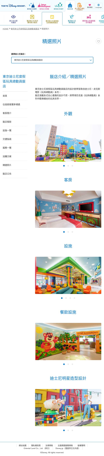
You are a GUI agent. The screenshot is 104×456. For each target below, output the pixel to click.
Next (94, 145)
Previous (42, 145)
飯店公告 (7, 174)
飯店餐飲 (7, 122)
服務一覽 (7, 148)
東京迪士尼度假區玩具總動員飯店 (28, 60)
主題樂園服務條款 (65, 445)
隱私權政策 (36, 445)
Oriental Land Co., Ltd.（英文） (37, 448)
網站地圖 (22, 445)
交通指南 (7, 139)
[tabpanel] (68, 144)
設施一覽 (7, 130)
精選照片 (7, 165)
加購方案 (7, 156)
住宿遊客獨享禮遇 (11, 104)
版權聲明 (81, 445)
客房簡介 (7, 113)
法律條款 (49, 445)
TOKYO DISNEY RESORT (13, 6)
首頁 (5, 96)
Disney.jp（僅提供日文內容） (68, 448)
